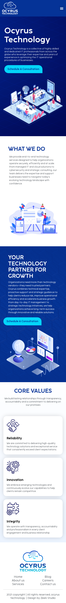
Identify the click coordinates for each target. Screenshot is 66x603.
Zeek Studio (48, 598)
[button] (61, 8)
